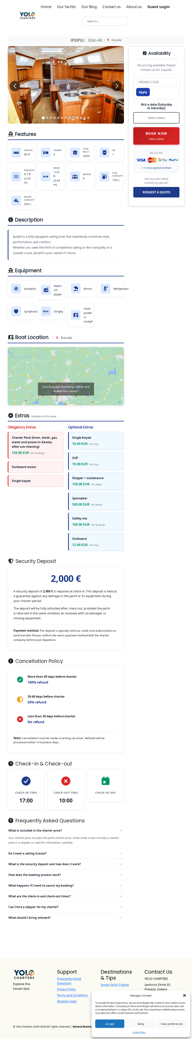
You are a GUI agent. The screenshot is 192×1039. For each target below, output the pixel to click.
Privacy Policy (66, 989)
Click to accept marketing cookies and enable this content (65, 389)
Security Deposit (35, 561)
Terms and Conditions (72, 995)
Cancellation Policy (38, 661)
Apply (143, 92)
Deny (140, 1024)
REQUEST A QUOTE (156, 192)
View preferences (172, 1024)
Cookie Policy (139, 1032)
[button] (184, 995)
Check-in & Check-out (43, 764)
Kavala (116, 40)
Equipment (27, 271)
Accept (110, 1024)
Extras (35, 416)
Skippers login (67, 1001)
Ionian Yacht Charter (115, 985)
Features (25, 134)
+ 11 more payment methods (156, 167)
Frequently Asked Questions (49, 821)
